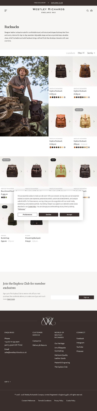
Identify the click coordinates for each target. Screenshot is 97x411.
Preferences (27, 215)
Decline (48, 215)
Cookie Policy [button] (32, 206)
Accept (69, 215)
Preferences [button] (21, 209)
